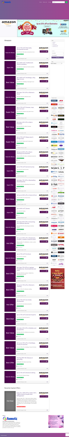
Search (57, 57)
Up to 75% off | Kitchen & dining (26, 372)
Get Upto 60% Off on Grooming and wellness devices (26, 222)
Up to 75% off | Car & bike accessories (24, 300)
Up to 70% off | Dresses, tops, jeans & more (25, 108)
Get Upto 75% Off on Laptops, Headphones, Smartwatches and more (26, 269)
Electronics (19, 188)
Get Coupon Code (44, 396)
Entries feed (55, 44)
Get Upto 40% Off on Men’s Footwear (25, 122)
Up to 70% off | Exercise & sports (26, 314)
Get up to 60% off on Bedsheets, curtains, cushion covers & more (26, 238)
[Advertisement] (34, 11)
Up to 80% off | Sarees (23, 208)
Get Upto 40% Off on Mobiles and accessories (26, 328)
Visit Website (8, 25)
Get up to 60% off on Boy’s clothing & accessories (24, 152)
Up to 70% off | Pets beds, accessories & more (24, 48)
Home (40, 2)
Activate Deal (43, 51)
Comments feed (55, 45)
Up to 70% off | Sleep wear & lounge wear (25, 137)
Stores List (45, 2)
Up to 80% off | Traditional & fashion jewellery (25, 63)
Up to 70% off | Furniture (24, 254)
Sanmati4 (5, 435)
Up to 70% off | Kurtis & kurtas (25, 167)
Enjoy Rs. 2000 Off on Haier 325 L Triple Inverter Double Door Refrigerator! (27, 394)
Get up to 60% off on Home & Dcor (27, 195)
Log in (54, 43)
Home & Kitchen (19, 201)
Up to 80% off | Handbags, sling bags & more (26, 78)
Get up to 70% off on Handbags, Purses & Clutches (26, 343)
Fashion (18, 85)
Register (54, 42)
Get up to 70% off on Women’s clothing (25, 285)
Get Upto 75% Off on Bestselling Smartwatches (26, 180)
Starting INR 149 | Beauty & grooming (25, 358)
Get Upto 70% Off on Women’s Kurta (25, 93)
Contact (49, 2)
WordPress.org (55, 46)
